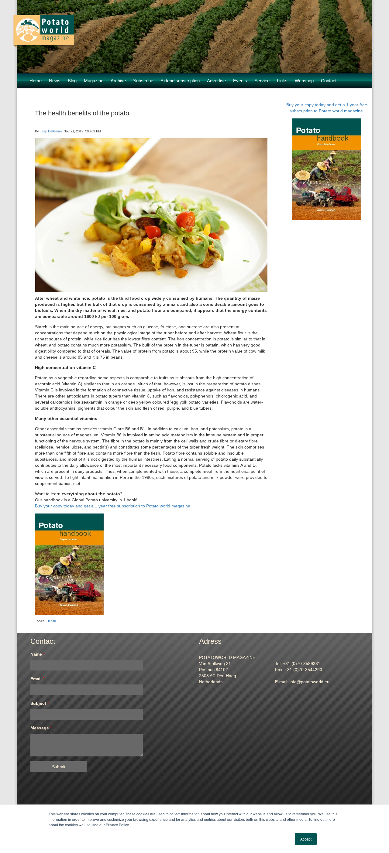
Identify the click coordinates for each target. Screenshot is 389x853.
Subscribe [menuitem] (143, 80)
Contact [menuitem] (328, 80)
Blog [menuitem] (72, 80)
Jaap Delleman (51, 131)
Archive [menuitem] (118, 80)
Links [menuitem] (282, 80)
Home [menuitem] (35, 80)
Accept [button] (306, 838)
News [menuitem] (54, 80)
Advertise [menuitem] (216, 80)
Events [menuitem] (240, 80)
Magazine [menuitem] (93, 80)
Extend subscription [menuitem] (180, 80)
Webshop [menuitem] (304, 80)
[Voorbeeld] (43, 45)
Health (51, 621)
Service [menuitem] (262, 80)
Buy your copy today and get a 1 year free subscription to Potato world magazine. (113, 505)
